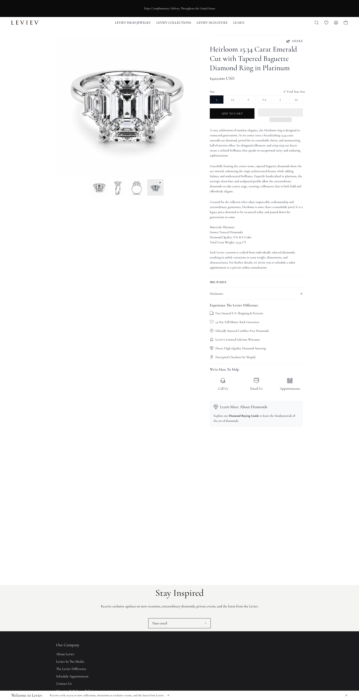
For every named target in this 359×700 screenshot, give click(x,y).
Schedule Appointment (72, 676)
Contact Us (64, 684)
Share (297, 41)
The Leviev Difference (71, 669)
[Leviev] (25, 23)
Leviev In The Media (70, 661)
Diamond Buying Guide (244, 416)
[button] (133, 22)
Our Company (67, 644)
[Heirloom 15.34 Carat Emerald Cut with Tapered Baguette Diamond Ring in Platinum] (99, 187)
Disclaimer (216, 294)
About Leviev (65, 654)
